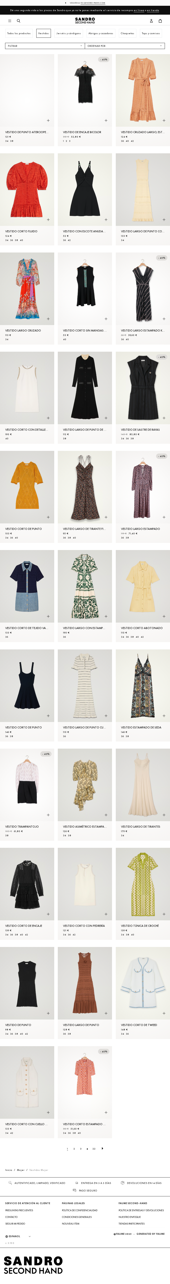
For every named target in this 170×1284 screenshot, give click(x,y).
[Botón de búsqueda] (18, 21)
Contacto (11, 1217)
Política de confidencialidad (79, 1210)
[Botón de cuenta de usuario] (151, 21)
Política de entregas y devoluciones (141, 1210)
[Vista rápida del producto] (48, 120)
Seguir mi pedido (15, 1223)
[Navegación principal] (9, 21)
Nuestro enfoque (130, 1217)
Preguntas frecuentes (19, 1210)
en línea (139, 10)
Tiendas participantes (132, 1223)
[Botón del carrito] (160, 21)
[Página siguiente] (102, 1148)
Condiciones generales (77, 1217)
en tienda (153, 10)
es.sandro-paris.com (93, 3)
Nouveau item (70, 1223)
